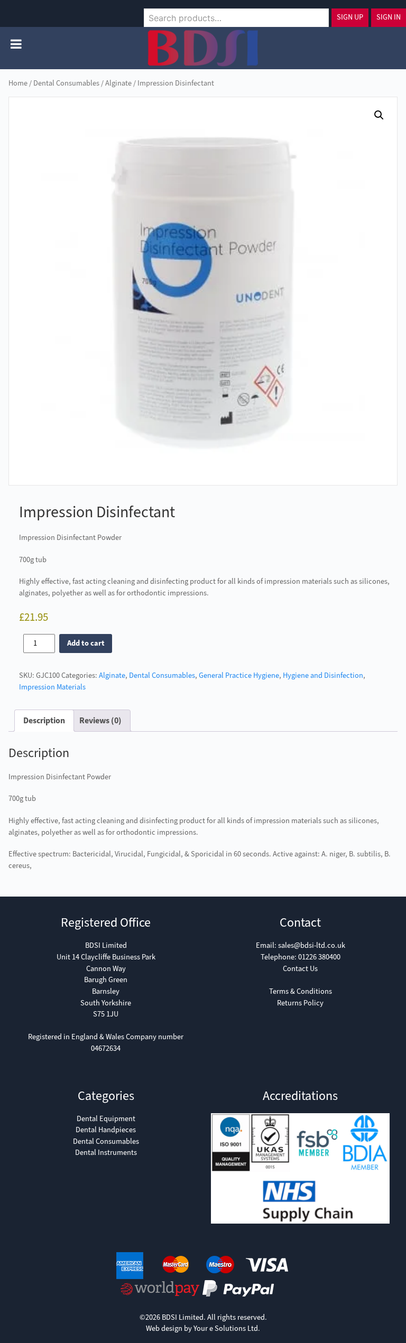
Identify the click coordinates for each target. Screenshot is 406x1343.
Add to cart (86, 643)
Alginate (118, 83)
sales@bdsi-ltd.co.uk (311, 945)
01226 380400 (319, 957)
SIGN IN (388, 17)
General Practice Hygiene (239, 675)
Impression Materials (52, 687)
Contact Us (300, 969)
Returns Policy (300, 1003)
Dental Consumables (66, 83)
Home (17, 83)
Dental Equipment (106, 1119)
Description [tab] (44, 720)
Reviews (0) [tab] (100, 720)
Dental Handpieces (106, 1130)
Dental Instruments (106, 1153)
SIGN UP (350, 17)
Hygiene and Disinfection (323, 675)
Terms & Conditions (300, 991)
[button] (379, 115)
